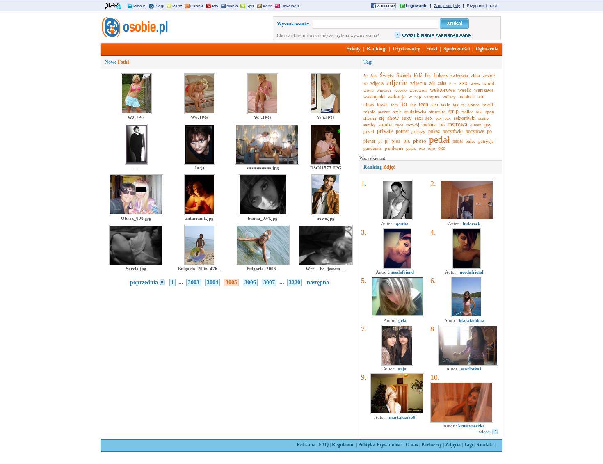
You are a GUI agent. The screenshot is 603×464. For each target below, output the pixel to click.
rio (442, 125)
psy (487, 125)
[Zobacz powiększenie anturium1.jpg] (199, 213)
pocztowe (475, 131)
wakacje (397, 97)
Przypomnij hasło (483, 5)
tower (382, 104)
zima (475, 75)
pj (386, 141)
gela (402, 320)
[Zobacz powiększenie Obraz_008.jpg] (136, 213)
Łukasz (441, 75)
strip (453, 111)
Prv (215, 6)
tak (456, 104)
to (404, 104)
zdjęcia (377, 83)
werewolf (418, 90)
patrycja (485, 141)
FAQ (324, 445)
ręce (399, 124)
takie (445, 104)
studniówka (415, 111)
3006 (250, 282)
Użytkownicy (406, 49)
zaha (442, 83)
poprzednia (144, 282)
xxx (463, 83)
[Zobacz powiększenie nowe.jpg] (325, 213)
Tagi (468, 445)
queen (476, 124)
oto (422, 148)
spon (489, 111)
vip (418, 96)
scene (483, 118)
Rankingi (376, 49)
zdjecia (418, 83)
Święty (386, 75)
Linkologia (290, 6)
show (393, 118)
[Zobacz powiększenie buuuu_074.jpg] (262, 213)
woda (368, 90)
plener (369, 141)
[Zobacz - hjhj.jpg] (397, 363)
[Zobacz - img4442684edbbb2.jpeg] (466, 315)
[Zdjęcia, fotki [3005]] (134, 35)
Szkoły (354, 49)
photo (419, 141)
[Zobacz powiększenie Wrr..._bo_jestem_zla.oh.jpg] (325, 263)
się (381, 118)
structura (437, 111)
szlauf (487, 104)
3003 (193, 282)
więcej (485, 431)
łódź (418, 75)
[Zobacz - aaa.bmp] (397, 315)
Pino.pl (113, 6)
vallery (449, 96)
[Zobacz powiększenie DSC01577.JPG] (326, 162)
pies (395, 141)
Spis (250, 6)
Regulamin (343, 445)
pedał (439, 140)
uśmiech (467, 97)
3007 (269, 282)
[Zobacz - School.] (468, 363)
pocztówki (453, 131)
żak (373, 75)
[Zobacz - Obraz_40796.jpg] (397, 412)
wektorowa (442, 90)
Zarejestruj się (447, 5)
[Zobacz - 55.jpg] (461, 420)
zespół (489, 75)
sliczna (369, 118)
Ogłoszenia (487, 49)
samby (369, 124)
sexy (407, 118)
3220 (294, 282)
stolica (467, 111)
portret (402, 131)
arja (402, 368)
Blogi (159, 6)
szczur (384, 111)
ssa (479, 111)
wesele (400, 90)
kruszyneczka (471, 425)
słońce (474, 104)
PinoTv (139, 6)
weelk (464, 90)
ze (365, 83)
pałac (470, 141)
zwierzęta (459, 75)
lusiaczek (471, 223)
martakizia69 (402, 417)
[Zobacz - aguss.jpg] (397, 218)
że (365, 75)
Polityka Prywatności (380, 445)
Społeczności (456, 49)
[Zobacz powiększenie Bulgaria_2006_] (263, 263)
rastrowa (457, 124)
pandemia (394, 148)
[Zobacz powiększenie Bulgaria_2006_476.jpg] (199, 263)
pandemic (372, 148)
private (385, 131)
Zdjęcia (453, 445)
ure (480, 97)
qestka (402, 223)
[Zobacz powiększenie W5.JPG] (326, 112)
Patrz (177, 6)
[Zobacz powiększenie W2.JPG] (136, 112)
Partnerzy (431, 445)
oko (431, 148)
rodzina (429, 125)
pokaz (434, 131)
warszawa (483, 90)
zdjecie (396, 83)
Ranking (379, 167)
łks (428, 75)
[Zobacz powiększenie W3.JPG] (262, 112)
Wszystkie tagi (372, 157)
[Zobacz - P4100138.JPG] (466, 218)
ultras (368, 104)
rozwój (412, 124)
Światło (403, 75)
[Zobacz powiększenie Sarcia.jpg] (136, 263)
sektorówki (464, 118)
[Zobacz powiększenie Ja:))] (199, 162)
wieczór (384, 90)
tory (395, 104)
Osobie (197, 6)
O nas (412, 445)
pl (380, 141)
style (397, 111)
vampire (432, 96)
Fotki (431, 49)
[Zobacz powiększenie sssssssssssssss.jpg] (267, 162)
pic (406, 141)
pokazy (418, 131)
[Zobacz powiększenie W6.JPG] (199, 112)
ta (463, 104)
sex (429, 118)
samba (386, 124)
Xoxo (267, 6)
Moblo (232, 6)
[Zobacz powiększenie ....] (136, 162)
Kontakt (485, 445)
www (475, 83)
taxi (434, 104)
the (413, 104)
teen (423, 104)
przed (368, 131)
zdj (432, 83)
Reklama (306, 445)
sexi (419, 118)
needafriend (402, 272)
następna (318, 282)
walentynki (374, 97)
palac (411, 148)
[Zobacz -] (397, 267)
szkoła (369, 111)
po (489, 131)
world (488, 83)
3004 (212, 282)
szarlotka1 (471, 368)
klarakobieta (471, 320)
